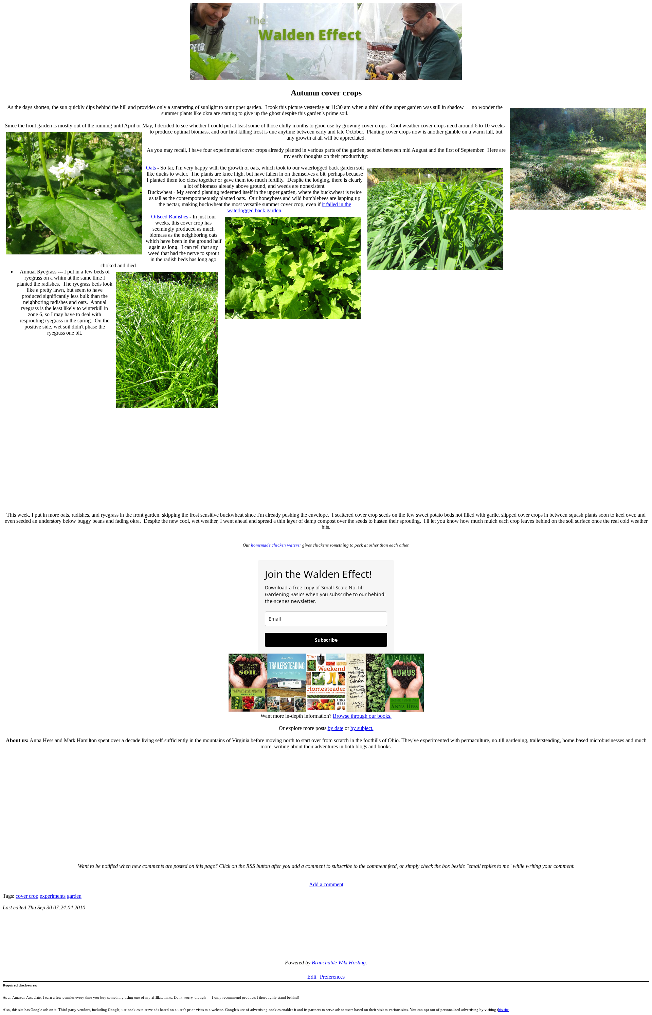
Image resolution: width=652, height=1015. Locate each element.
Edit (311, 977)
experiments (53, 896)
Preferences (332, 977)
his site (503, 1010)
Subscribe (326, 640)
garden (74, 896)
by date (335, 728)
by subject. (362, 728)
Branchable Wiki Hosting (339, 962)
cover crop (27, 896)
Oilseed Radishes (169, 216)
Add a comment (326, 884)
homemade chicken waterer (276, 545)
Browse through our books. (362, 716)
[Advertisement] (326, 458)
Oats (151, 168)
